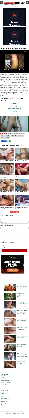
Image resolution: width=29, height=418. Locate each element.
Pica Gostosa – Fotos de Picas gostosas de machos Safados (22, 312)
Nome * (2, 219)
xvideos (3, 377)
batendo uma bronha (19, 133)
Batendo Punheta (7, 133)
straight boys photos (6, 398)
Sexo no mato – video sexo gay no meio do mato (22, 295)
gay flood (3, 396)
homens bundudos (14, 114)
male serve (4, 401)
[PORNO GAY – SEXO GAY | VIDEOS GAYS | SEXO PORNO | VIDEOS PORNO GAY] (14, 5)
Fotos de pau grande (14, 106)
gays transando (11, 92)
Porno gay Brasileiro (6, 382)
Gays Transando (5, 380)
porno (2, 137)
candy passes (4, 390)
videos (7, 137)
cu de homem (13, 81)
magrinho (8, 135)
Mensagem (5, 231)
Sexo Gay (3, 375)
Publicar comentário (14, 250)
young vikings (4, 404)
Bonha (2, 135)
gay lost (3, 393)
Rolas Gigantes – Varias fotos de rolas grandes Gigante (22, 286)
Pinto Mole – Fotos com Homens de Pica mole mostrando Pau (22, 354)
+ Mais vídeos (14, 212)
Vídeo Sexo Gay (5, 374)
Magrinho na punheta (17, 135)
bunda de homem (14, 111)
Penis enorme (14, 103)
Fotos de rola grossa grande (14, 108)
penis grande (15, 89)
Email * (6, 225)
